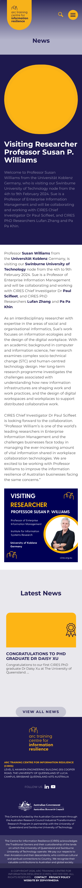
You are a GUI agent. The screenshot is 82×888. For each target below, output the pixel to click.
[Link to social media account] (47, 787)
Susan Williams (36, 253)
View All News (41, 712)
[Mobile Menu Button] (73, 15)
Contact (40, 877)
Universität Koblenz (29, 258)
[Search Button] (60, 14)
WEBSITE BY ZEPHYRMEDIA (41, 880)
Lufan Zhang (39, 301)
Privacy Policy (59, 877)
